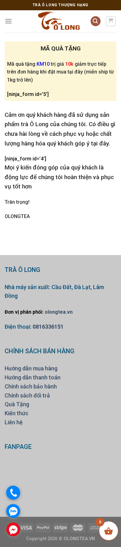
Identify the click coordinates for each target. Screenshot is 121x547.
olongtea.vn (59, 312)
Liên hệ (14, 422)
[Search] (96, 21)
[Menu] (8, 21)
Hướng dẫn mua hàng (31, 368)
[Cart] (111, 21)
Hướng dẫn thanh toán (32, 377)
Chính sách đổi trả (27, 395)
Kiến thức (17, 413)
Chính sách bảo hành (31, 386)
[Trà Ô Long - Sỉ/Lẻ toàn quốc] (59, 21)
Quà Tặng (17, 404)
